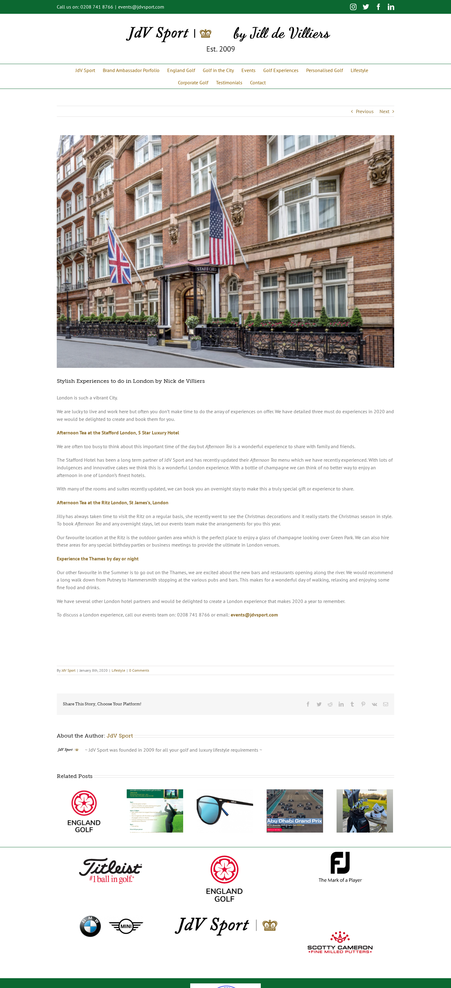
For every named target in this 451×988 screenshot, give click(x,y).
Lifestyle (118, 670)
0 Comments (139, 670)
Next (384, 111)
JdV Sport (68, 670)
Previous (365, 111)
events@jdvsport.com (141, 7)
